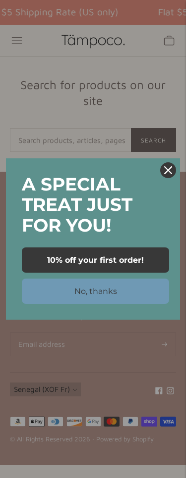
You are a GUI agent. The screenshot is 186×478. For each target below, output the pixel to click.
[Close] (168, 170)
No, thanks (95, 291)
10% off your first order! (95, 260)
